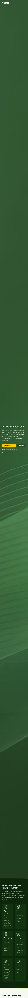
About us (21, 445)
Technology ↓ (16, 449)
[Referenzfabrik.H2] (5, 2)
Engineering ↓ (6, 449)
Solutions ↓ (6, 452)
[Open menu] (24, 2)
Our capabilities (8, 445)
